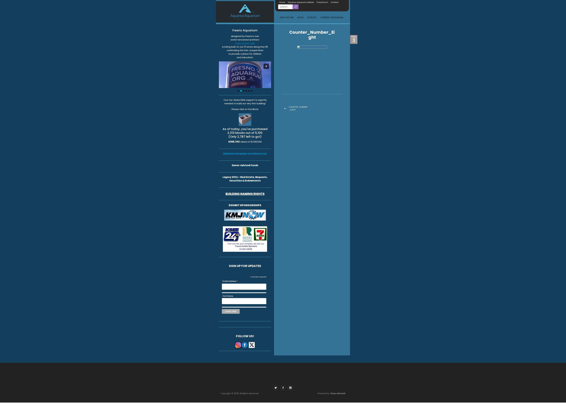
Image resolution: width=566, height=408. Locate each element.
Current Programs (331, 17)
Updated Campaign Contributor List (245, 153)
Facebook (283, 387)
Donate (311, 17)
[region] (245, 76)
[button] (266, 66)
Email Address (230, 281)
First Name (228, 296)
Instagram (290, 387)
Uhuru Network (337, 393)
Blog (301, 17)
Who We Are (287, 17)
